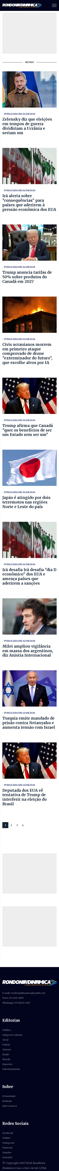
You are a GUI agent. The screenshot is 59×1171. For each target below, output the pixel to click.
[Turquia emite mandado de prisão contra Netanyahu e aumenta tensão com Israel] (29, 688)
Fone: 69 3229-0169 (13, 997)
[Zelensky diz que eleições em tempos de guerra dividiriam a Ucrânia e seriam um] (29, 89)
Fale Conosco (9, 1106)
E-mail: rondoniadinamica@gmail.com (23, 993)
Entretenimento (11, 1069)
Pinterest (7, 1147)
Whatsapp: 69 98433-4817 (16, 1002)
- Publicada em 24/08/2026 (18, 113)
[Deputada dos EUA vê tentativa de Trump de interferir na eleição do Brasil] (29, 760)
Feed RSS (7, 1157)
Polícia (6, 1044)
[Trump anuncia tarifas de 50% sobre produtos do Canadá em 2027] (29, 242)
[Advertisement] (29, 873)
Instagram (8, 1142)
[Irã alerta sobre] (29, 166)
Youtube (6, 1152)
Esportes (7, 1064)
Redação (7, 1101)
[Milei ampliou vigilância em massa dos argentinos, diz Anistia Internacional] (29, 616)
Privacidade (8, 1096)
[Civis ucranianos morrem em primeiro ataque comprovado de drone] (29, 315)
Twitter (6, 1138)
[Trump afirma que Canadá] (29, 396)
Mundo (6, 1059)
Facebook (7, 1133)
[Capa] (29, 982)
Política (6, 1030)
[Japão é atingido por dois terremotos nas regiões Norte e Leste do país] (29, 468)
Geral (5, 1039)
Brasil (5, 1054)
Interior (6, 1049)
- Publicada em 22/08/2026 (18, 712)
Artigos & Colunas (12, 1035)
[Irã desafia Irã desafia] (29, 540)
